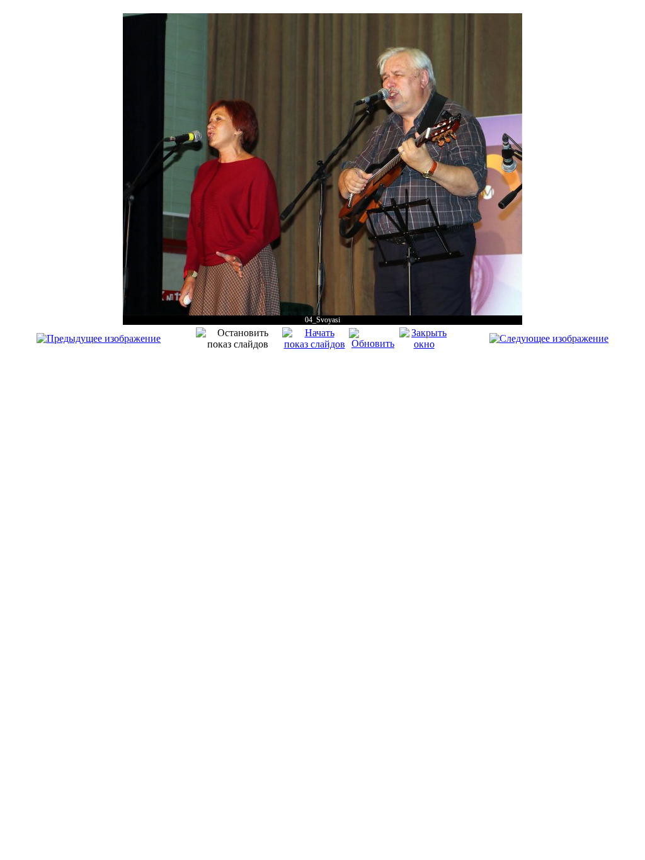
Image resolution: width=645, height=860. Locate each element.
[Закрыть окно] (424, 344)
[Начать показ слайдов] (314, 344)
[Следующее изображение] (548, 338)
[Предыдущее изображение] (99, 338)
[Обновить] (372, 343)
